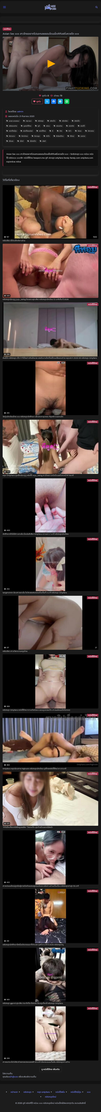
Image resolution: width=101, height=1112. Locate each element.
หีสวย (79, 131)
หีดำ (70, 131)
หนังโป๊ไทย (7, 29)
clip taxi (28, 121)
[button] (4, 7)
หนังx (48, 126)
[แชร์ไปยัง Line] (66, 101)
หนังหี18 (71, 126)
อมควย (83, 136)
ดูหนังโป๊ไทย (27, 126)
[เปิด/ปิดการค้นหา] (96, 7)
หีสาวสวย (91, 131)
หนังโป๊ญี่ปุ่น (13, 131)
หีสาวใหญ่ (24, 136)
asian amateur (14, 121)
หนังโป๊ (82, 126)
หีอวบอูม (37, 136)
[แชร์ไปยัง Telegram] (60, 101)
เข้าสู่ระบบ (14, 1076)
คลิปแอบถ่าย (13, 126)
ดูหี (39, 126)
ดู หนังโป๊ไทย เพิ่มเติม (50, 1069)
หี (52, 131)
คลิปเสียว (65, 121)
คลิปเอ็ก (77, 121)
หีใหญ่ (72, 136)
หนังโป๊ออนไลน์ (27, 131)
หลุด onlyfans (43, 1092)
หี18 (61, 131)
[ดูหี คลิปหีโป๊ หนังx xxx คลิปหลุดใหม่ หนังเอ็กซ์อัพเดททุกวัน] (50, 7)
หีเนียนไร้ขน (60, 136)
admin (20, 111)
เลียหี (44, 141)
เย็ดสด (11, 141)
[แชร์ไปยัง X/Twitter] (47, 101)
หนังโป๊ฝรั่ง (60, 1092)
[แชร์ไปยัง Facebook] (53, 101)
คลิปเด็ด (52, 121)
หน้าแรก (14, 1092)
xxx (88, 1092)
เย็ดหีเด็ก (33, 141)
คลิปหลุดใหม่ (50, 1096)
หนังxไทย (59, 126)
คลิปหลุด (41, 121)
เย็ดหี (21, 141)
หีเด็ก (48, 136)
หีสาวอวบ (12, 136)
